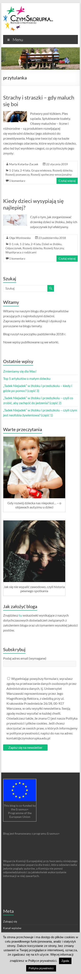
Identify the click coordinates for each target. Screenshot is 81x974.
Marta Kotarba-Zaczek (23, 164)
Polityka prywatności (41, 968)
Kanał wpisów (12, 928)
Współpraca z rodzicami (21, 252)
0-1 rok (13, 244)
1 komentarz (17, 180)
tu (20, 615)
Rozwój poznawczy (17, 174)
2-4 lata (25, 170)
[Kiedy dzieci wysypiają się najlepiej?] (15, 216)
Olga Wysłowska (20, 238)
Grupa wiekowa (41, 170)
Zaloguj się (10, 921)
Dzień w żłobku (51, 244)
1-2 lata (14, 170)
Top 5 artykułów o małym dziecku (26, 378)
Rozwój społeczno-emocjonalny (51, 174)
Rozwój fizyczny (54, 248)
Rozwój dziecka (62, 170)
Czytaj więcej (67, 180)
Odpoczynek (13, 248)
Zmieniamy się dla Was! (20, 371)
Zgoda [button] (65, 960)
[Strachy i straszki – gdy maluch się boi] (15, 113)
